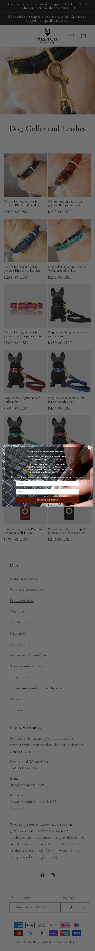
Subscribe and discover (47, 500)
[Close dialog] (90, 447)
